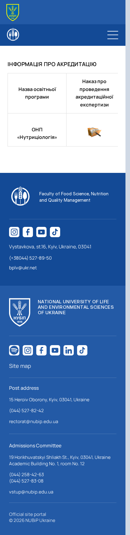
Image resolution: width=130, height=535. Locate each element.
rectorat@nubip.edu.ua (33, 421)
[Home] (12, 13)
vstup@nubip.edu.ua (31, 492)
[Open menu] (112, 35)
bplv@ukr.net (23, 267)
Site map (20, 365)
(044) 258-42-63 (26, 474)
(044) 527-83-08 (26, 481)
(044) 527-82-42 (26, 410)
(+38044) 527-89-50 (30, 258)
